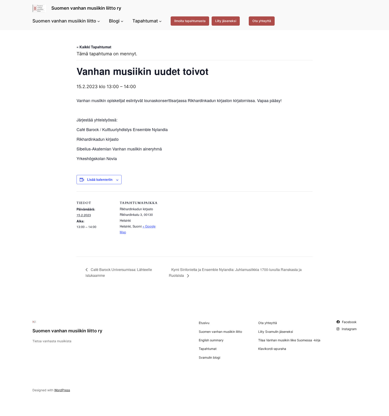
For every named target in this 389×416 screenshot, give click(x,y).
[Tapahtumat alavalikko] (160, 21)
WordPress (62, 390)
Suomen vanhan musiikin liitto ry (86, 8)
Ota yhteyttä (261, 21)
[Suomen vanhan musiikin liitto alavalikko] (98, 21)
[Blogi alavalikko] (122, 21)
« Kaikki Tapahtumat (94, 46)
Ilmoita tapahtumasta (190, 21)
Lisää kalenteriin (100, 179)
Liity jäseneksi (225, 21)
